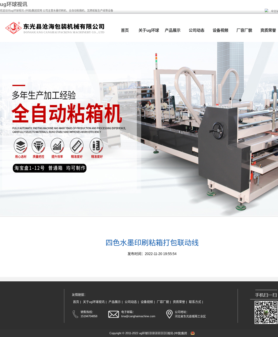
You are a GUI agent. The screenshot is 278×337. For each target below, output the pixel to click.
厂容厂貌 (244, 30)
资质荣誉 (179, 302)
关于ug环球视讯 (94, 302)
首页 (125, 30)
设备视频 (220, 30)
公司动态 (196, 30)
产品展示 (172, 30)
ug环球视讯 (13, 4)
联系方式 (195, 302)
